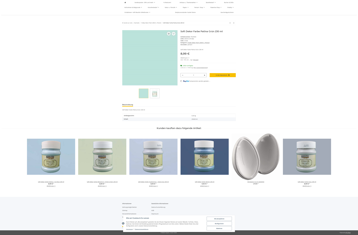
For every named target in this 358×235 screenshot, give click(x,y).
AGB (152, 210)
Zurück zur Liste (128, 23)
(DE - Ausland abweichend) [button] (201, 67)
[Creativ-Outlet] (125, 2)
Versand (195, 60)
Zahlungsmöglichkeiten (129, 207)
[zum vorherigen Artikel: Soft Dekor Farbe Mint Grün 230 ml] (230, 23)
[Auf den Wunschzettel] (174, 34)
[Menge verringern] (183, 75)
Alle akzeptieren (219, 219)
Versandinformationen (129, 214)
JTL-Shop (348, 232)
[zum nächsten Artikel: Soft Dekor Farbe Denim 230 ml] (234, 23)
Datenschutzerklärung (141, 229)
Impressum (129, 229)
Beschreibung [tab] (127, 105)
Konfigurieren (219, 223)
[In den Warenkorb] (123, 29)
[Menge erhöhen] (204, 75)
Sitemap (124, 210)
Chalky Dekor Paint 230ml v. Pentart (198, 43)
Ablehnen (219, 228)
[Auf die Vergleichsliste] (169, 34)
